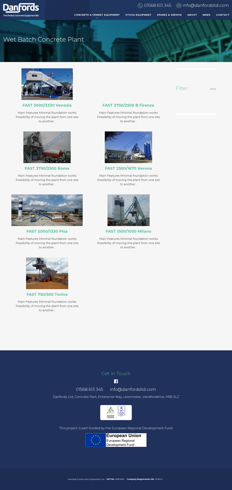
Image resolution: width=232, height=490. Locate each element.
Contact (223, 15)
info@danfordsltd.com (206, 5)
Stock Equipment (138, 15)
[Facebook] (116, 381)
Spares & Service (169, 15)
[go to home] (21, 10)
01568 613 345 (157, 5)
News (207, 15)
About (192, 15)
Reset (213, 89)
